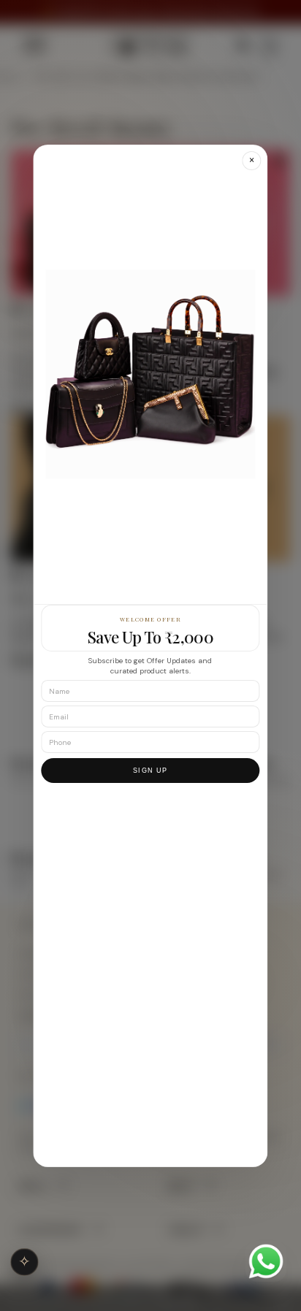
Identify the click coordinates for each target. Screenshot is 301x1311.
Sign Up (150, 770)
